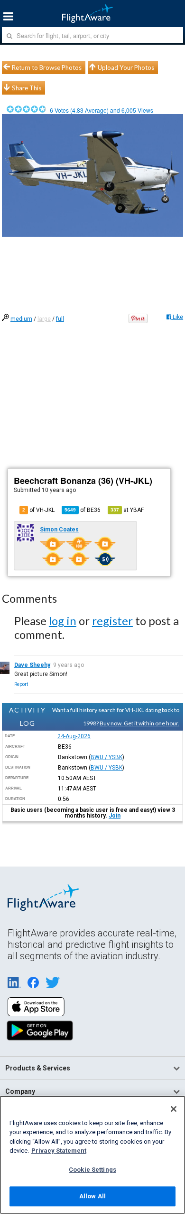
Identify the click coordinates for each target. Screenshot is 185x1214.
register (112, 620)
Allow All (92, 1196)
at (127, 510)
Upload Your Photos (126, 67)
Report (21, 684)
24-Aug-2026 (74, 736)
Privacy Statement (58, 1150)
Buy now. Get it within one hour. (139, 723)
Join (114, 815)
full (60, 319)
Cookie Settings (92, 1169)
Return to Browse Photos (47, 67)
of (83, 510)
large (44, 319)
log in (62, 620)
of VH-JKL (38, 510)
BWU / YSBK (106, 757)
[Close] (173, 1108)
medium (21, 319)
